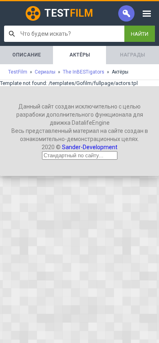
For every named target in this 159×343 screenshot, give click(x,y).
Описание (26, 55)
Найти (139, 34)
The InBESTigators (83, 72)
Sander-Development (89, 147)
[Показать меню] (147, 13)
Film (68, 13)
